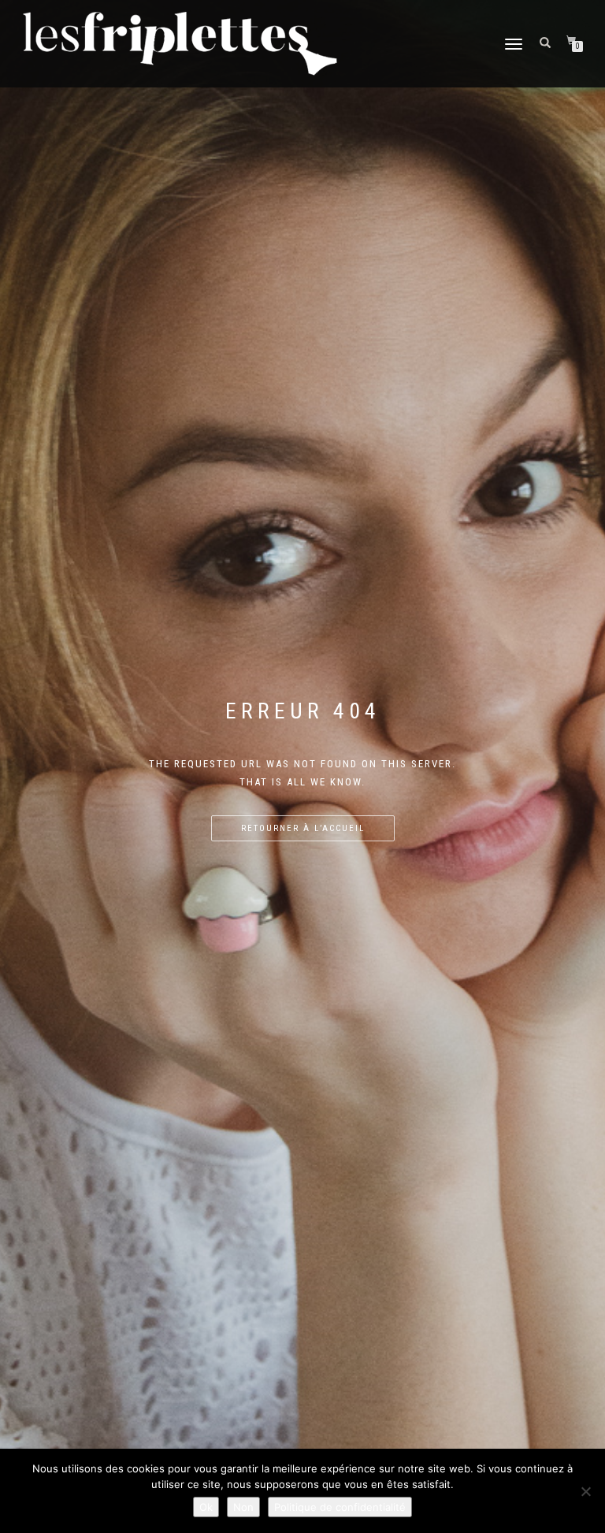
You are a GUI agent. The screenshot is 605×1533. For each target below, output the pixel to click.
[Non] (585, 1491)
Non (243, 1507)
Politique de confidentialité (340, 1507)
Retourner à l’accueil (303, 828)
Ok (206, 1507)
